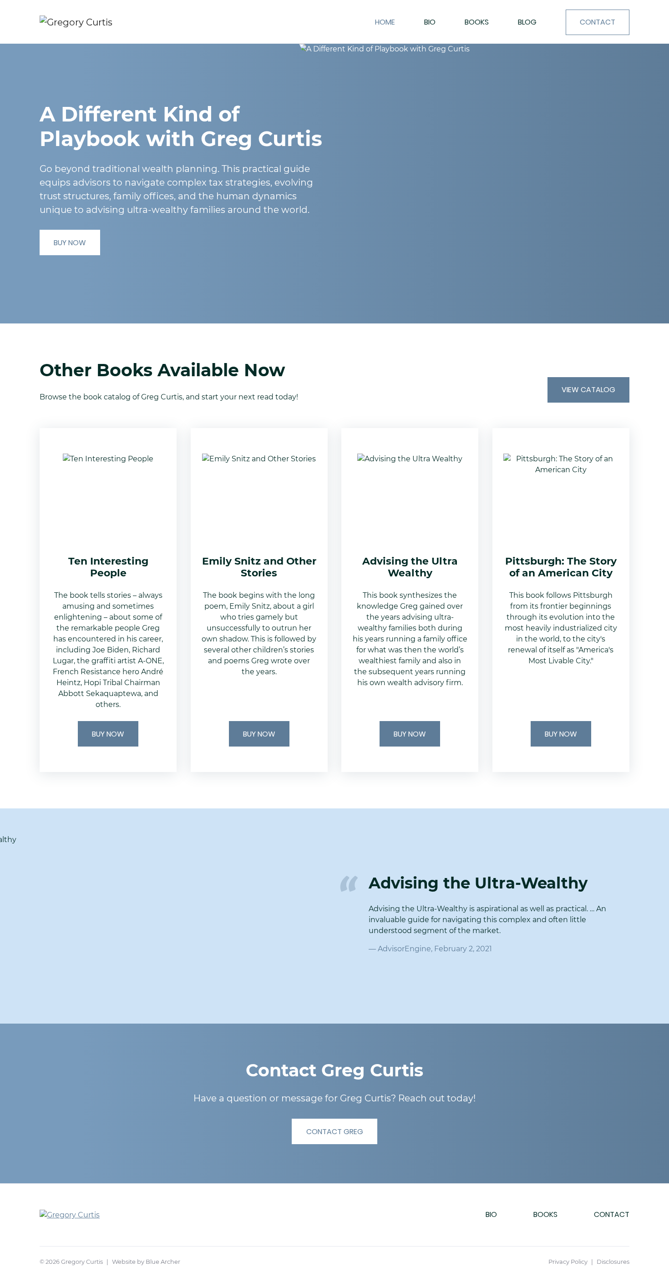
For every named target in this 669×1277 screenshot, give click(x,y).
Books (477, 22)
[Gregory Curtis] (100, 22)
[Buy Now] (108, 600)
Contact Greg (334, 1131)
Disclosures (613, 1261)
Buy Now (70, 242)
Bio (430, 22)
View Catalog (588, 389)
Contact (597, 22)
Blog (527, 22)
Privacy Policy (568, 1261)
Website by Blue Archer (146, 1261)
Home (385, 22)
